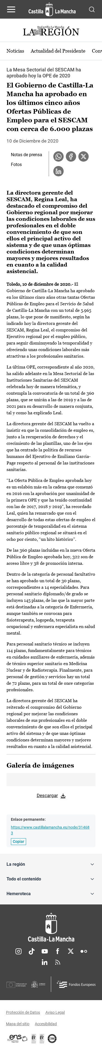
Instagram (18, 951)
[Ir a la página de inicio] (52, 9)
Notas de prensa (26, 154)
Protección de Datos (23, 1012)
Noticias (15, 51)
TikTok (31, 951)
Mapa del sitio (17, 1024)
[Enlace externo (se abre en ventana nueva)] (42, 1038)
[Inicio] (51, 927)
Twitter (70, 951)
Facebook (57, 951)
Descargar (47, 795)
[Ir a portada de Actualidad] (51, 31)
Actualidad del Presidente (58, 51)
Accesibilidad (46, 1024)
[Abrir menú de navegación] (11, 9)
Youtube (44, 951)
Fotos (16, 164)
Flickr (83, 951)
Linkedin (44, 962)
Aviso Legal (55, 1012)
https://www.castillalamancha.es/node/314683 (50, 830)
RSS (57, 962)
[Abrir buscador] (92, 9)
